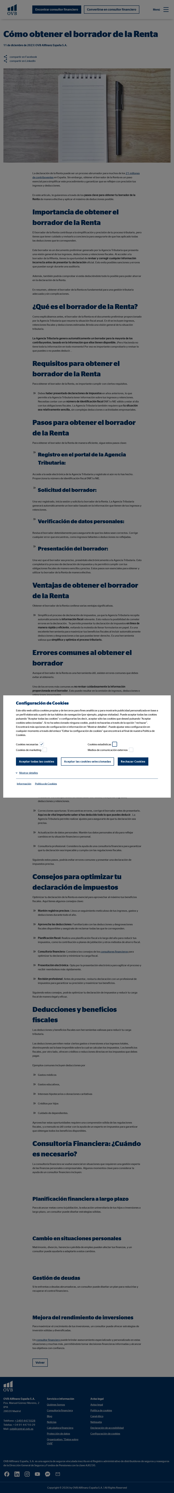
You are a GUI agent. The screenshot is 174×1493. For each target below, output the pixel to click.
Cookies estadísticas (99, 744)
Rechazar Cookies (133, 761)
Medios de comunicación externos (108, 749)
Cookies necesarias (27, 744)
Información (24, 783)
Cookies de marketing (28, 749)
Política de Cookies (46, 783)
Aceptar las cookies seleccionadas (87, 761)
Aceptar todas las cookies (36, 761)
